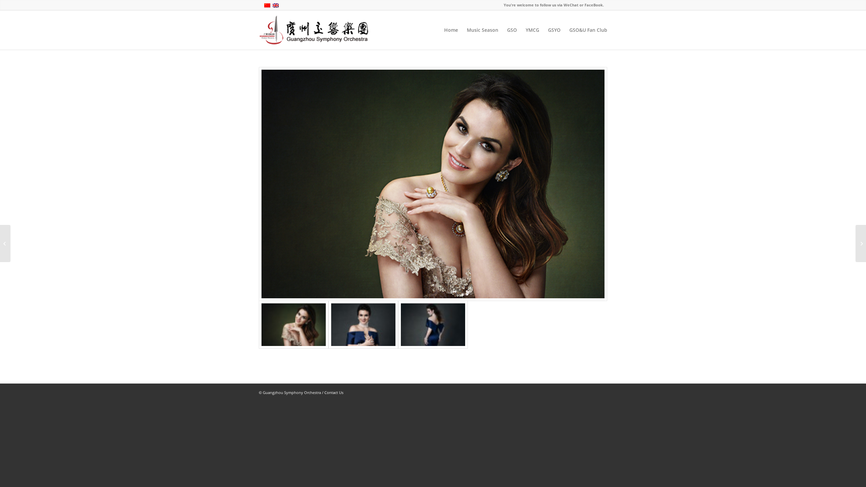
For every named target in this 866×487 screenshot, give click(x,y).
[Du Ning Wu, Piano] (5, 243)
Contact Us (333, 392)
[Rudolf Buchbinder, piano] (861, 243)
